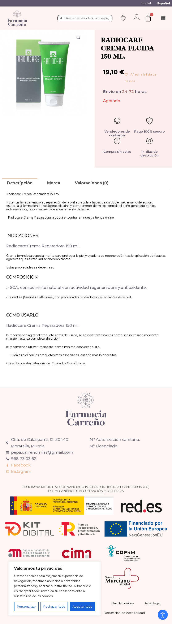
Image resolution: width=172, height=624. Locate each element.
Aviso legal (152, 603)
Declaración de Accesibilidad (124, 613)
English (146, 3)
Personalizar (26, 606)
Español (163, 3)
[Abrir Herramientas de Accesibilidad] (163, 615)
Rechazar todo (54, 606)
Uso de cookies (122, 603)
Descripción (20, 183)
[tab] (19, 183)
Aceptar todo (82, 606)
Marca (53, 183)
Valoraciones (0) (91, 183)
